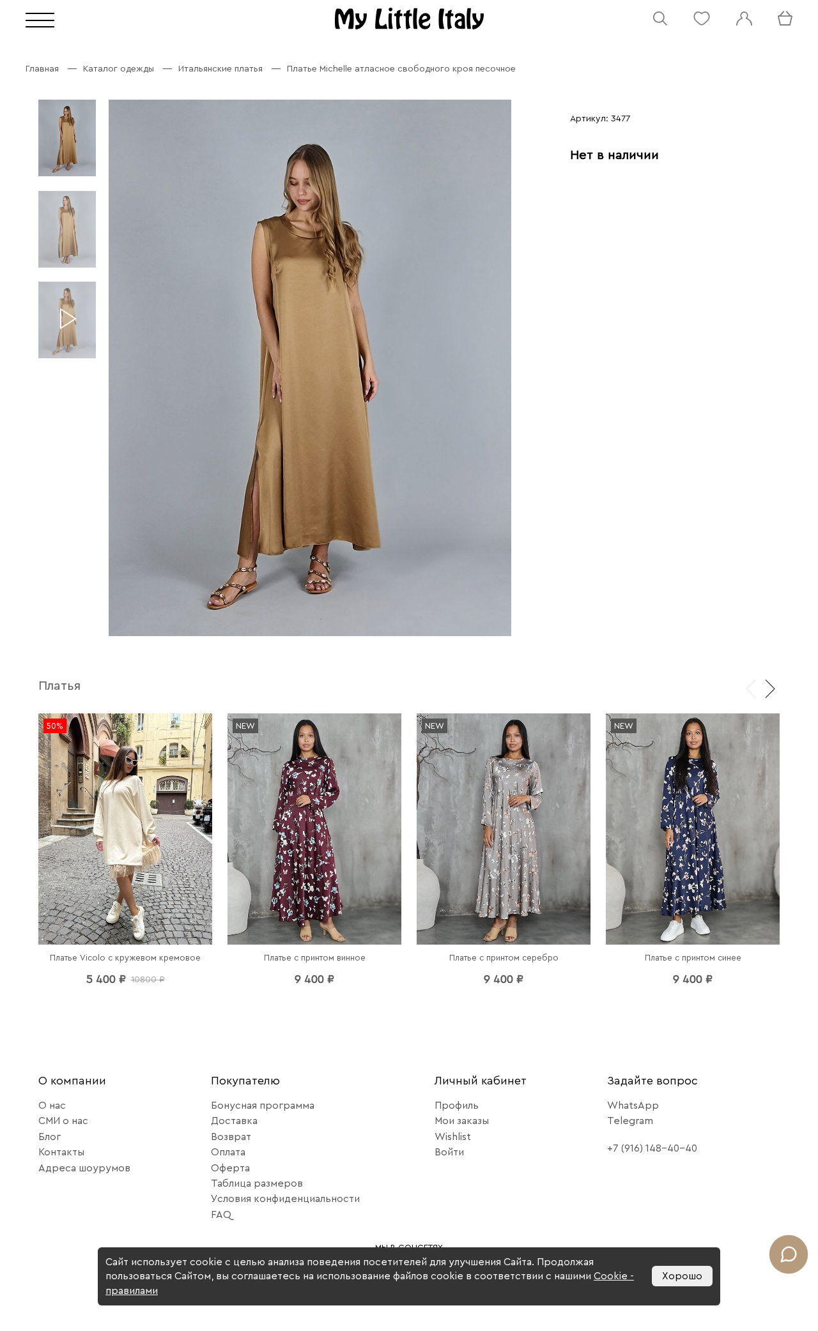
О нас (52, 1105)
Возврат (231, 1137)
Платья (59, 686)
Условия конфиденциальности (285, 1199)
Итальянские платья (220, 69)
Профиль (457, 1105)
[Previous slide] (750, 687)
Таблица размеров (257, 1183)
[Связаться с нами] (788, 1254)
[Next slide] (770, 687)
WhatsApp (633, 1105)
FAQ (221, 1215)
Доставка (234, 1121)
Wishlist (453, 1137)
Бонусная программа (262, 1105)
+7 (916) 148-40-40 (652, 1148)
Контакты (61, 1152)
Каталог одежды (118, 69)
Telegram (630, 1121)
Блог (49, 1137)
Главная (42, 69)
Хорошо (682, 1276)
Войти (449, 1152)
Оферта (230, 1168)
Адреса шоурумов (84, 1168)
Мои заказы (462, 1121)
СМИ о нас (63, 1121)
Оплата (228, 1152)
